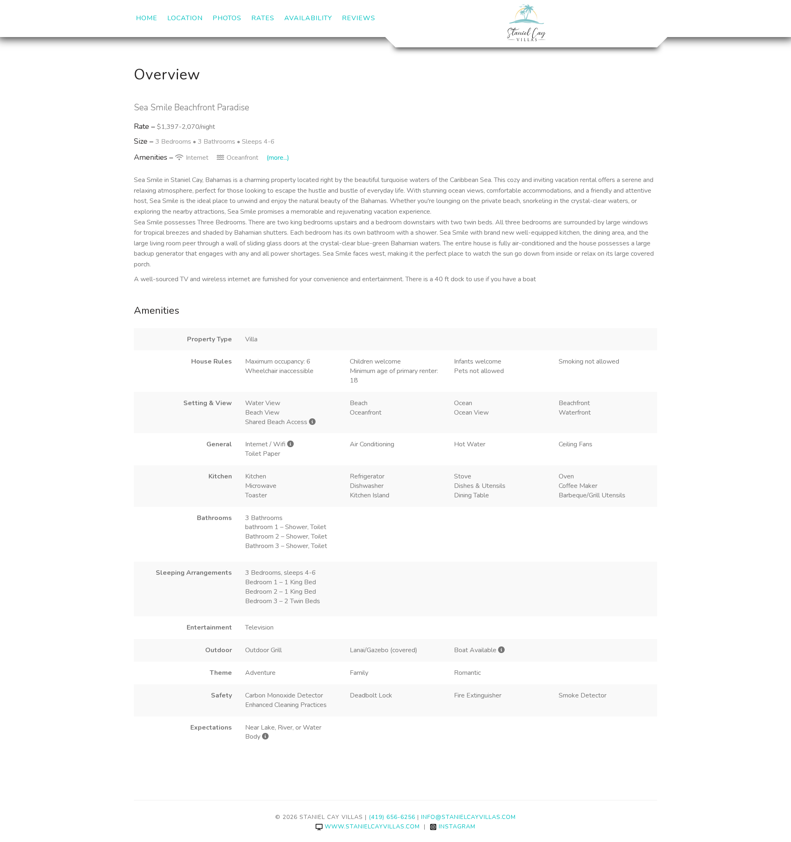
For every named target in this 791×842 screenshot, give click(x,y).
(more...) (278, 157)
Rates (262, 18)
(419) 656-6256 (392, 817)
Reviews (358, 18)
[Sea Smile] (526, 22)
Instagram (457, 826)
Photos (227, 18)
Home (146, 18)
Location (185, 18)
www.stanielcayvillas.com (372, 826)
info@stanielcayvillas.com (468, 817)
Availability (308, 18)
